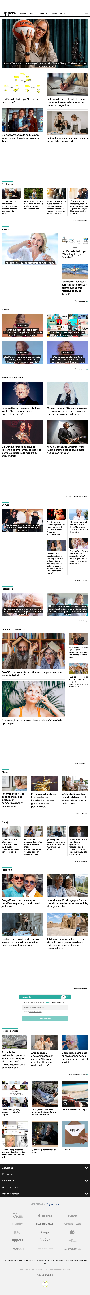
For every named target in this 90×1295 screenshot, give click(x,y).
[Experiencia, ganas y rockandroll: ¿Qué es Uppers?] (15, 1094)
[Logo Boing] (17, 1232)
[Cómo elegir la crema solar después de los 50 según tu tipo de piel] (33, 699)
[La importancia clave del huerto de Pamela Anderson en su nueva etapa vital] (33, 193)
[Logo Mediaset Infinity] (17, 1216)
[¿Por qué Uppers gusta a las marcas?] (45, 1134)
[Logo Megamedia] (46, 1275)
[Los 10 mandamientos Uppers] (75, 1094)
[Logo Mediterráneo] (72, 1249)
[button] (22, 325)
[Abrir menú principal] (86, 13)
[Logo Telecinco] (45, 1216)
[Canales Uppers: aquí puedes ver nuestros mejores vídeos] (67, 325)
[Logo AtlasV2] (17, 1249)
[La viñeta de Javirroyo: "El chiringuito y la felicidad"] (75, 240)
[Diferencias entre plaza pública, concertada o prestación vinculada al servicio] (75, 1042)
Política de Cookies (64, 1260)
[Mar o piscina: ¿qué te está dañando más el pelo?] (30, 249)
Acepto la (32, 1011)
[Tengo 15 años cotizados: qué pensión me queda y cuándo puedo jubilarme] (22, 885)
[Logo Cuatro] (72, 1216)
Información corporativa (18, 1260)
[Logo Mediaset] (45, 1205)
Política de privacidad (33, 1260)
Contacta (45, 1263)
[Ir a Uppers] (9, 13)
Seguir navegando (11, 1187)
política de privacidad (35, 1011)
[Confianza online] (45, 1286)
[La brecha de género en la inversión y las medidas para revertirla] (67, 123)
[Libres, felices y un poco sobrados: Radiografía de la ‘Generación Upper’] (45, 1094)
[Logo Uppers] (17, 1240)
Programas (7, 1174)
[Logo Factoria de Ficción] (73, 1224)
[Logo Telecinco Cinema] (45, 1240)
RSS (85, 1260)
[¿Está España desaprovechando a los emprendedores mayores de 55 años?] (56, 831)
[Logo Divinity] (17, 1224)
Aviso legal (6, 1260)
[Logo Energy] (45, 1232)
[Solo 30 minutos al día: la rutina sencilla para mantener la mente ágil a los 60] (33, 651)
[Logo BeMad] (72, 1232)
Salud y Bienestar (19, 629)
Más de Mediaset (10, 1193)
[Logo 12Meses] (73, 1240)
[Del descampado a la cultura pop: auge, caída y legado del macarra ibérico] (22, 120)
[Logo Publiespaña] (45, 1249)
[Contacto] (75, 1134)
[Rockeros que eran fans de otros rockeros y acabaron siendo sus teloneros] (22, 520)
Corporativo (8, 1180)
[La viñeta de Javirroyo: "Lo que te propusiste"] (22, 84)
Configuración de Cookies (49, 1260)
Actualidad (7, 1167)
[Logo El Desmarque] (44, 1224)
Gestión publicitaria (77, 1260)
